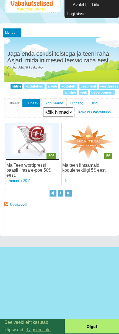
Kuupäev (31, 103)
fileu (68, 181)
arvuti (52, 86)
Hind (94, 103)
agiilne (70, 92)
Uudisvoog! (18, 204)
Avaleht (79, 4)
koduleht (68, 86)
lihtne (16, 86)
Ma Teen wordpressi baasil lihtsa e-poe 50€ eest (28, 170)
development (102, 92)
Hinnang (76, 103)
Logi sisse (76, 13)
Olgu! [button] (92, 326)
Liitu (95, 4)
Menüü (10, 33)
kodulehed (34, 86)
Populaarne (54, 103)
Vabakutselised (33, 11)
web (83, 92)
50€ (51, 156)
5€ (108, 156)
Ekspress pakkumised (94, 111)
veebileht (88, 86)
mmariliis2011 (20, 181)
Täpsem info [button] (38, 329)
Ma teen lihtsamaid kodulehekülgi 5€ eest (83, 168)
